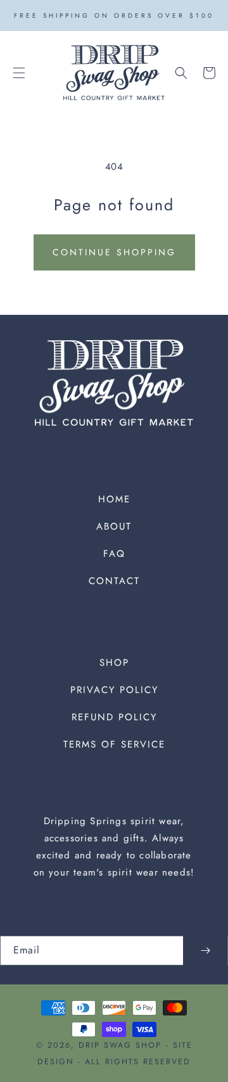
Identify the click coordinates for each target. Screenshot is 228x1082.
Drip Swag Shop (120, 1045)
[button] (19, 73)
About (114, 526)
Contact (114, 581)
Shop (114, 663)
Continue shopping (114, 252)
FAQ (114, 554)
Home (114, 499)
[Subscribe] (205, 950)
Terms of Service (114, 744)
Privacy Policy (114, 690)
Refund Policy (114, 717)
